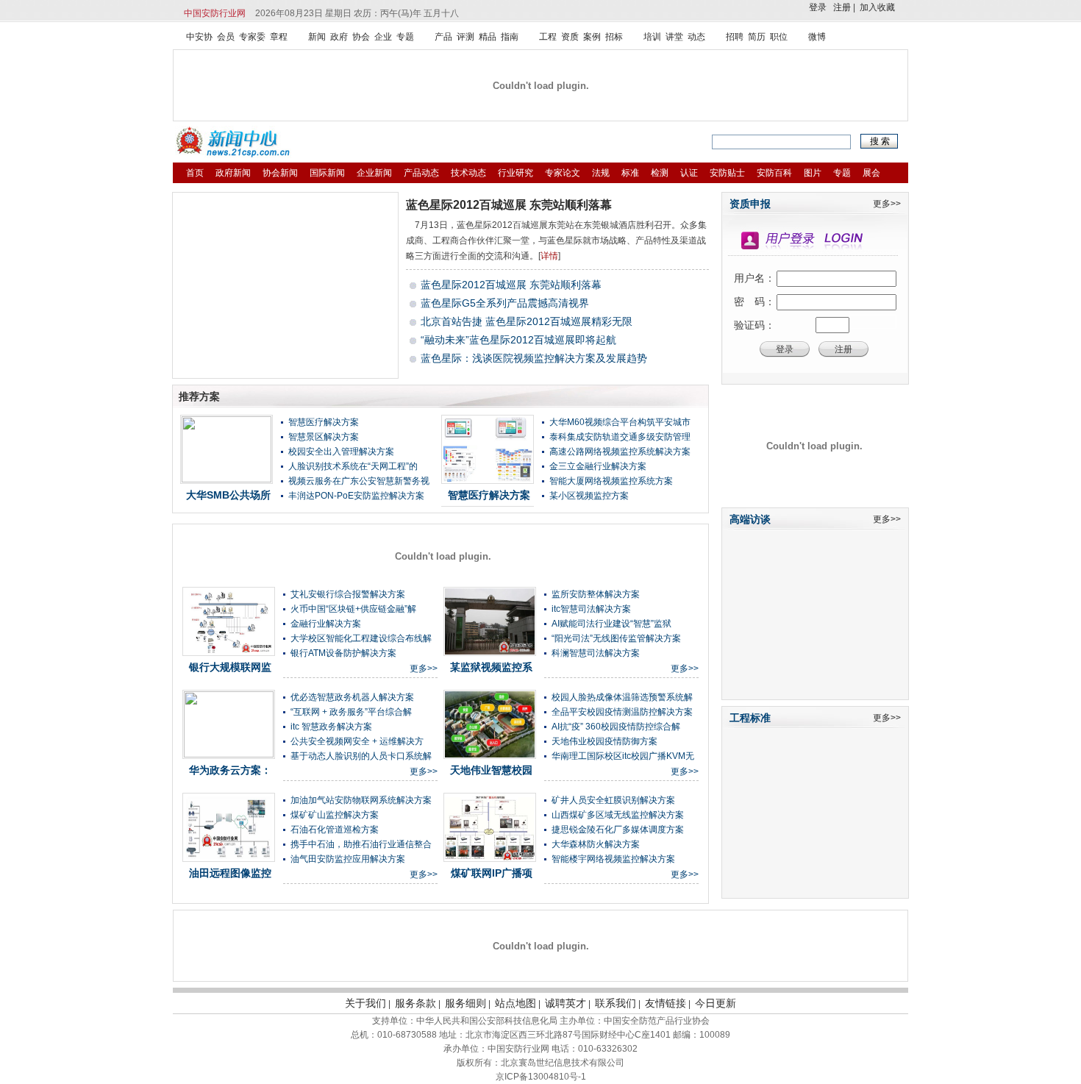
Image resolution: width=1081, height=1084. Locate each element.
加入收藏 (877, 7)
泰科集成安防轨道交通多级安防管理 (620, 437)
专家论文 (562, 173)
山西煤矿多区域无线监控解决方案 (618, 815)
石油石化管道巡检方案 (334, 829)
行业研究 (515, 173)
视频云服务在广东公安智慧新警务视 (358, 481)
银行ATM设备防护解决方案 (343, 653)
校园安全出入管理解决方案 (341, 451)
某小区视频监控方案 (589, 496)
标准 (630, 173)
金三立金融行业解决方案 (597, 466)
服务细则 (465, 1003)
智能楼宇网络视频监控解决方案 (613, 859)
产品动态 (421, 173)
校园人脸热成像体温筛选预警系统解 (622, 697)
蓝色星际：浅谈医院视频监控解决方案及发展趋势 (534, 358)
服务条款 (415, 1003)
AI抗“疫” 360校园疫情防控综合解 (616, 726)
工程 (548, 37)
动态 (696, 37)
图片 (812, 173)
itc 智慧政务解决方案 (331, 726)
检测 (659, 173)
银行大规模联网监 (230, 667)
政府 (339, 37)
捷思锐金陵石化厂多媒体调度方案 (618, 829)
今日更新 (715, 1003)
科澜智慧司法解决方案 (596, 653)
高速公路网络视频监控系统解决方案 (620, 451)
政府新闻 (233, 173)
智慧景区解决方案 (323, 437)
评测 (465, 37)
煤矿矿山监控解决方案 (334, 815)
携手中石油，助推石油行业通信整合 (361, 844)
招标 (614, 37)
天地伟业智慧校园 (491, 770)
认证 (689, 173)
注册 (842, 7)
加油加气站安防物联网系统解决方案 (361, 800)
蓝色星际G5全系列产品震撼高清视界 (505, 303)
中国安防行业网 (215, 13)
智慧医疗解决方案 (323, 422)
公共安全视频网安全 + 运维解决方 (357, 741)
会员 (226, 37)
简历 (757, 37)
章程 (279, 37)
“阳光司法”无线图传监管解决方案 (616, 638)
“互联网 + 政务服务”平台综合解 (351, 712)
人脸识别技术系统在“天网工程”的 (353, 466)
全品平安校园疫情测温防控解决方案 (622, 712)
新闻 (317, 37)
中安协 (199, 37)
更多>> (424, 668)
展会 (871, 173)
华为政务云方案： (230, 770)
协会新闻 (280, 173)
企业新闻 (374, 173)
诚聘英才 (565, 1003)
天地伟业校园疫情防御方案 (604, 741)
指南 (509, 37)
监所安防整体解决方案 (596, 594)
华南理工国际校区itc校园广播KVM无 (623, 756)
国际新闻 (327, 173)
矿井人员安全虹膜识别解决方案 (613, 800)
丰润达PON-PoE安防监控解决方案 (356, 496)
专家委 (252, 37)
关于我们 (365, 1003)
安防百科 (774, 173)
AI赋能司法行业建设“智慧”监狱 (611, 623)
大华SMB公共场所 (228, 495)
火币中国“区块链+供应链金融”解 (353, 609)
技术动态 (468, 173)
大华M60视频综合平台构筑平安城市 (620, 422)
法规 (601, 173)
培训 (652, 37)
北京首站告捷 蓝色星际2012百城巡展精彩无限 (526, 321)
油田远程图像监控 (230, 873)
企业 (383, 37)
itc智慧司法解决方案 (591, 609)
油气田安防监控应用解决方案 (347, 859)
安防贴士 (727, 173)
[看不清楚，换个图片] (872, 325)
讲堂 (674, 37)
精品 (487, 37)
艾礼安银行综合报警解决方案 (347, 594)
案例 (592, 37)
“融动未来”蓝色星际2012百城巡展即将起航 (518, 340)
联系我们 (615, 1003)
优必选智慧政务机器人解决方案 (352, 697)
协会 (361, 37)
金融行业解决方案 (325, 623)
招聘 (734, 37)
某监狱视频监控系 (491, 667)
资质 (570, 37)
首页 (195, 173)
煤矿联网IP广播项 (491, 873)
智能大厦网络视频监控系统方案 (611, 481)
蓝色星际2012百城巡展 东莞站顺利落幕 (509, 205)
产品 (443, 37)
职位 (779, 37)
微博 (817, 37)
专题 (405, 37)
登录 (818, 7)
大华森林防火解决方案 (596, 844)
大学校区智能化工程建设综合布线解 (361, 638)
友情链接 (665, 1003)
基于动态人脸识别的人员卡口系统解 (361, 756)
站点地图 (515, 1003)
